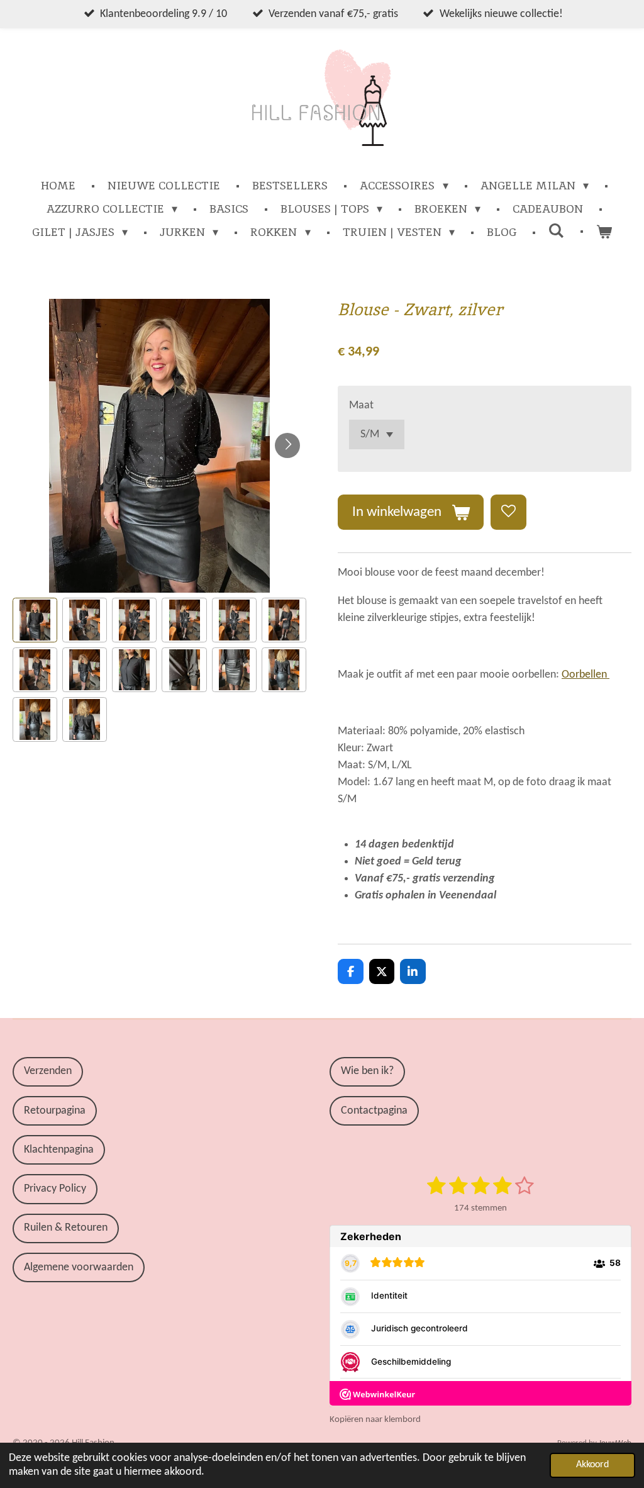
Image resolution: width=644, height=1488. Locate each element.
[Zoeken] (556, 230)
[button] (35, 620)
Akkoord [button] (592, 1465)
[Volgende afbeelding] (287, 445)
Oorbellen (585, 675)
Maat (361, 405)
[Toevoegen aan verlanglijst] (508, 512)
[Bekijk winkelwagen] (604, 231)
